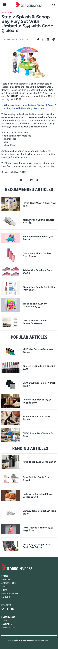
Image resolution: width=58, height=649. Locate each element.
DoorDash (5, 579)
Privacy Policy (8, 628)
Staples (4, 586)
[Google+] (54, 39)
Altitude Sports (8, 583)
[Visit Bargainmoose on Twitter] (2, 609)
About (4, 620)
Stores (4, 576)
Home (3, 12)
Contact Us (6, 624)
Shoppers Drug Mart (10, 593)
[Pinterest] (48, 39)
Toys (10, 12)
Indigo (4, 590)
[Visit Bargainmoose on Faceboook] (7, 609)
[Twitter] (38, 39)
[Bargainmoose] (29, 4)
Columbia (5, 597)
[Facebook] (43, 39)
